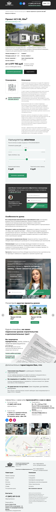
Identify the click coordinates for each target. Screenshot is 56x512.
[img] (6, 420)
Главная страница (10, 475)
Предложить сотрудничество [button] (13, 510)
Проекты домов (9, 477)
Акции (7, 480)
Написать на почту (37, 414)
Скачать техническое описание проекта (14, 98)
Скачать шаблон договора (13, 353)
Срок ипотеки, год (14, 155)
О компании (32, 475)
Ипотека (7, 482)
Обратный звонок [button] (12, 406)
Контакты (31, 486)
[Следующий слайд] (53, 315)
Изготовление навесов (35, 488)
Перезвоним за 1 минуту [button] (34, 5)
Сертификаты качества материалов (38, 482)
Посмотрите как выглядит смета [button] (10, 356)
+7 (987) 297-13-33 (34, 3)
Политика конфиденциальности (24, 469)
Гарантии (7, 484)
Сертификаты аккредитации (36, 480)
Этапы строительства (34, 484)
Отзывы (7, 486)
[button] (30, 72)
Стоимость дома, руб (14, 145)
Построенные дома (10, 488)
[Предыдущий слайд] (2, 315)
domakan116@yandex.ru (39, 413)
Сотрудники (32, 477)
